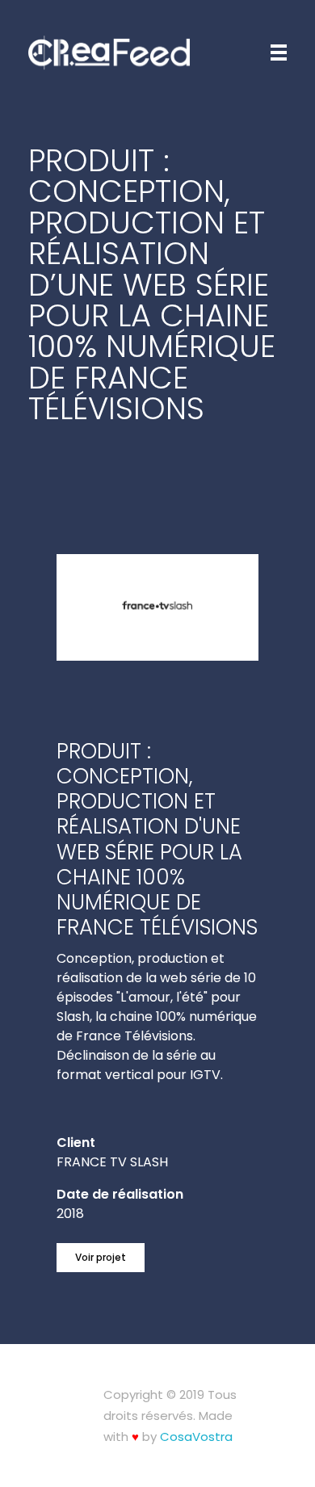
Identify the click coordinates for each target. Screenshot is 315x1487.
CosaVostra (196, 1436)
